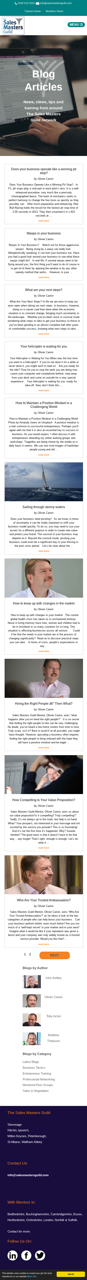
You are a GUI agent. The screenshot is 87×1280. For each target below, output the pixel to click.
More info (31, 1276)
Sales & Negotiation (36, 1090)
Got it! (71, 1274)
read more (43, 221)
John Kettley (53, 978)
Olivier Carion (54, 997)
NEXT (54, 955)
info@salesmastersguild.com (28, 1175)
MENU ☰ (76, 24)
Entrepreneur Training (37, 1073)
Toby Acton (53, 1016)
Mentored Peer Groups (38, 1085)
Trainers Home (32, 11)
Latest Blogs (31, 1061)
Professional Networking (39, 1079)
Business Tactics (34, 1067)
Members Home (53, 11)
